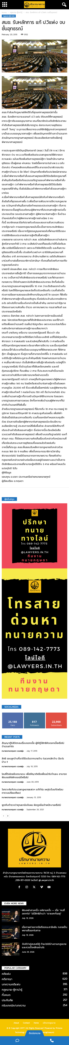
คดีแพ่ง (6, 974)
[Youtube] (49, 887)
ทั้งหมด (6, 995)
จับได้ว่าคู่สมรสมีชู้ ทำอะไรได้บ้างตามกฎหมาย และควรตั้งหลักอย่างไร (44, 945)
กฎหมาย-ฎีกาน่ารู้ (16, 12)
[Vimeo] (42, 887)
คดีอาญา (7, 979)
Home (4, 12)
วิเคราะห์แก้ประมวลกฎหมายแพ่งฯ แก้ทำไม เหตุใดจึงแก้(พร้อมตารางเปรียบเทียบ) (32, 791)
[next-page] (8, 816)
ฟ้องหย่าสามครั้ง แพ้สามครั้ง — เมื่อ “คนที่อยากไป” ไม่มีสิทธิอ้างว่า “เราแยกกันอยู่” (43, 911)
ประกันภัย (7, 1000)
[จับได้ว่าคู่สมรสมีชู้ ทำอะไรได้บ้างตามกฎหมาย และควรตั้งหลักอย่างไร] (10, 949)
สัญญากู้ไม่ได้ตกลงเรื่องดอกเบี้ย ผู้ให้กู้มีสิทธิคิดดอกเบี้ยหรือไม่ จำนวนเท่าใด (33, 744)
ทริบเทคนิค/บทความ (14, 1005)
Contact (26, 1022)
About (16, 1022)
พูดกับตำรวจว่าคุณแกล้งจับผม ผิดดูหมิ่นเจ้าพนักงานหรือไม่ (31, 805)
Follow (34, 714)
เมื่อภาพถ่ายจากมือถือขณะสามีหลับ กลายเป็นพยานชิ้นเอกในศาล (44, 928)
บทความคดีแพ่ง (11, 984)
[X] (35, 887)
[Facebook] (20, 887)
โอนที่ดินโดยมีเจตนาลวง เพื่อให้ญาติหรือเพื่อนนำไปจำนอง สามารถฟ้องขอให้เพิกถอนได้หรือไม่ (34, 775)
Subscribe (56, 714)
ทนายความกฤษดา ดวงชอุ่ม (13, 751)
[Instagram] (27, 887)
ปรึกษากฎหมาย (49, 1022)
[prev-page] (3, 816)
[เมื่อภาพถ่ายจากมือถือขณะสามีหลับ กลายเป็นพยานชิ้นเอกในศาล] (10, 932)
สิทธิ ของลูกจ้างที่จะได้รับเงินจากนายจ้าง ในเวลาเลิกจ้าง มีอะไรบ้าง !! (33, 760)
